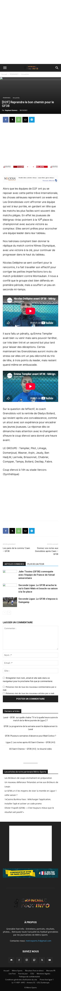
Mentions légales (43, 973)
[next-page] (9, 612)
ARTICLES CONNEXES (14, 564)
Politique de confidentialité (29, 976)
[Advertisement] (30, 32)
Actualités (25, 74)
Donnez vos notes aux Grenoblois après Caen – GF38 (46, 551)
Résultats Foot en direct (34, 970)
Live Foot (12, 973)
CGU (32, 973)
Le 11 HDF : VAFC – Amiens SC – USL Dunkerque (30, 982)
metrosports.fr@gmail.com (38, 940)
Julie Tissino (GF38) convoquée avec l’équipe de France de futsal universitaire (36, 574)
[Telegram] (32, 120)
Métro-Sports (17, 970)
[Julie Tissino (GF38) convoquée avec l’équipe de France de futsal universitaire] (10, 575)
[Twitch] (34, 960)
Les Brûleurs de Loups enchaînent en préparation (28, 778)
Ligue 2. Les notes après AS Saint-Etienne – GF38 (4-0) (30, 742)
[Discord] (11, 960)
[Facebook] (6, 120)
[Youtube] (49, 960)
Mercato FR (50, 970)
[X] (12, 120)
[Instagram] (27, 960)
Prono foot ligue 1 (47, 979)
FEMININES (14, 74)
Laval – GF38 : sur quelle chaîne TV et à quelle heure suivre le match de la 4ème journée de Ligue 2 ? (30, 719)
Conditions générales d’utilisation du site (21, 979)
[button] (4, 68)
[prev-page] (4, 612)
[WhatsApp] (19, 120)
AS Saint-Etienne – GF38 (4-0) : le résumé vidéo (30, 749)
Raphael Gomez (11, 110)
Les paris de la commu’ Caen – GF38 (16, 549)
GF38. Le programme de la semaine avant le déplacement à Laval (30, 727)
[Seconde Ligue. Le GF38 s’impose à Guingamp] (10, 602)
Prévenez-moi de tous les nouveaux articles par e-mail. (30, 693)
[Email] (25, 120)
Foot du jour (23, 973)
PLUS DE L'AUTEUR (35, 564)
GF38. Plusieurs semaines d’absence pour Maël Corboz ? (30, 736)
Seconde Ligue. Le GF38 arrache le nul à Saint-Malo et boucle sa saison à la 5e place (38, 588)
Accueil (4, 74)
